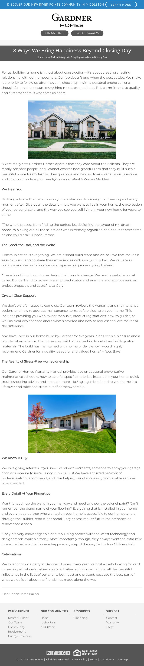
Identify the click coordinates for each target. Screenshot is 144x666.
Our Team (15, 622)
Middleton (48, 627)
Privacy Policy (79, 659)
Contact (111, 618)
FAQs (109, 627)
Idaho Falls (48, 622)
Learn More (121, 4)
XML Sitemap (107, 659)
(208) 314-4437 (87, 33)
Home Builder (29, 594)
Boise (44, 618)
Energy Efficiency (20, 636)
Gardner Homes (34, 659)
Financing (54, 33)
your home (115, 311)
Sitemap (123, 659)
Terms (93, 659)
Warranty (112, 622)
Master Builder (18, 618)
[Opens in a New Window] (49, 653)
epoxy (116, 468)
